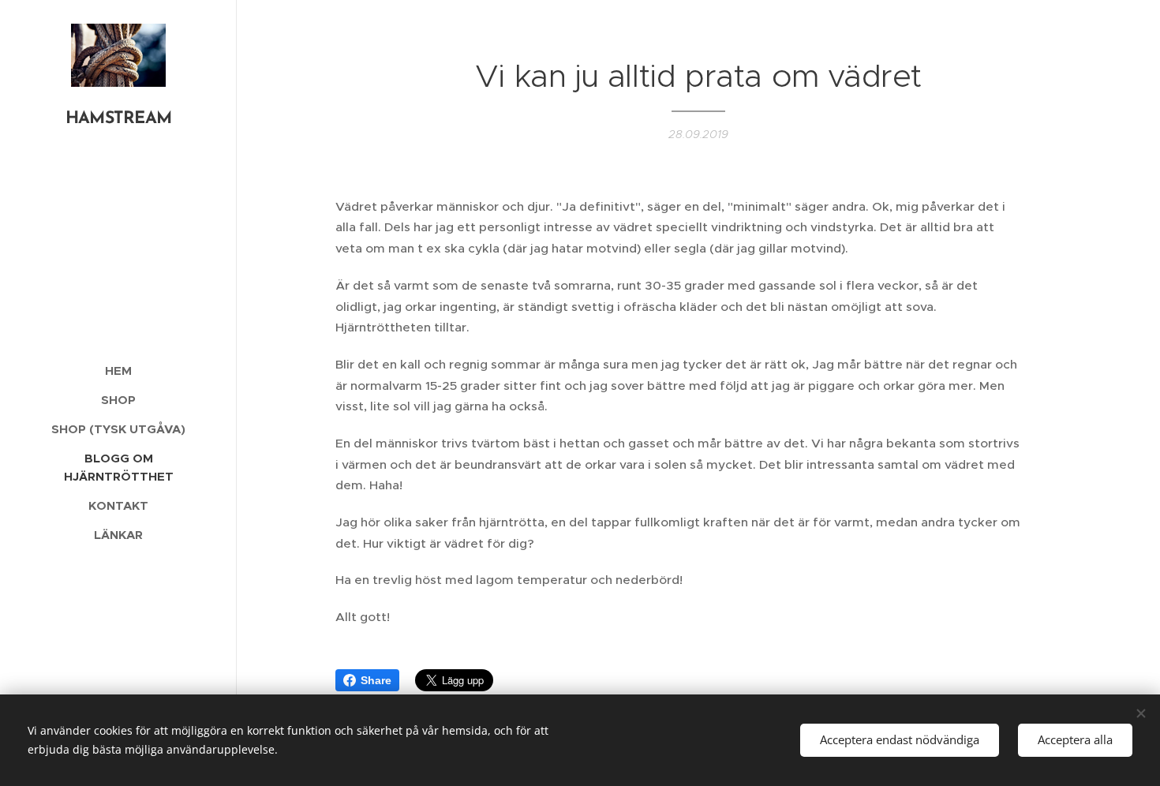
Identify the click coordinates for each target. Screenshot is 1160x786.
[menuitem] (118, 370)
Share (376, 680)
